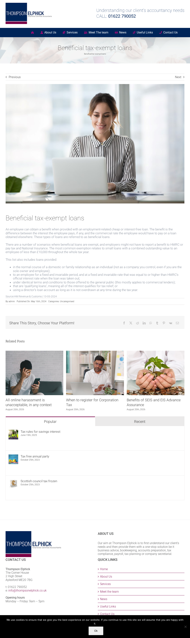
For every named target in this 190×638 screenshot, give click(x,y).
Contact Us (107, 614)
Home (104, 569)
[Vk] (170, 323)
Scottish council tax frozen (39, 481)
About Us (106, 576)
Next (178, 77)
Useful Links (108, 606)
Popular (50, 421)
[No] (185, 627)
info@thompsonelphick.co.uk (27, 590)
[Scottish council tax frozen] (13, 481)
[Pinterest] (163, 323)
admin (12, 301)
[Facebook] (124, 323)
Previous (15, 77)
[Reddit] (137, 323)
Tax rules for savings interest (40, 431)
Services (105, 584)
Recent (139, 421)
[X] (130, 323)
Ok (96, 630)
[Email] (177, 323)
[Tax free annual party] (13, 456)
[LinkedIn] (144, 323)
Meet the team (109, 591)
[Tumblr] (157, 323)
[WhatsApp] (151, 323)
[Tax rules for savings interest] (13, 431)
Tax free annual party (35, 456)
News (103, 599)
